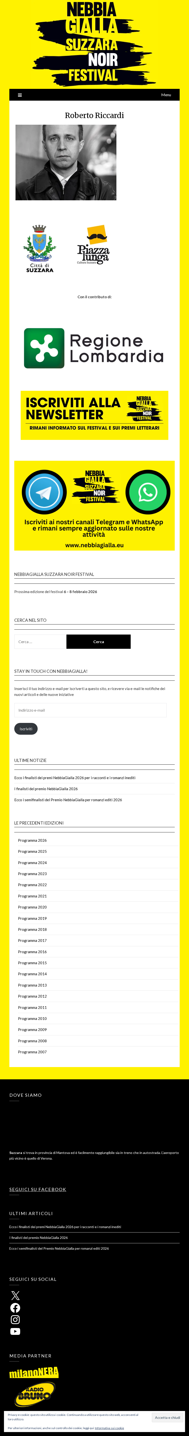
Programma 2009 (32, 1029)
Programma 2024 (32, 862)
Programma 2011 (32, 1007)
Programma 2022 (32, 884)
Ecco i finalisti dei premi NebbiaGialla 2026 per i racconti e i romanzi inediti (74, 777)
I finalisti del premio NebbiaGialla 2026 (46, 788)
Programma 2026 (32, 840)
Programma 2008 (32, 1041)
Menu (166, 94)
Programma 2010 (32, 1018)
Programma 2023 (32, 873)
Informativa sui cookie (109, 1428)
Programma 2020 (32, 907)
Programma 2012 (32, 996)
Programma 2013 (32, 985)
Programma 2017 (32, 940)
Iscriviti (26, 729)
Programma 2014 (32, 974)
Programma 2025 (32, 851)
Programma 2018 (32, 929)
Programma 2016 (32, 951)
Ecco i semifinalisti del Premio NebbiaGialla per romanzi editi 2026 (68, 800)
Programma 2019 (32, 918)
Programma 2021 (32, 896)
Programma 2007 (32, 1052)
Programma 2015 (32, 963)
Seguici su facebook (37, 1189)
